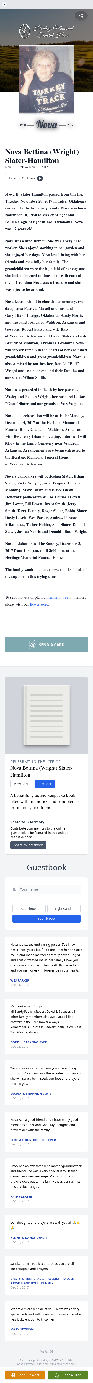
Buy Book (45, 784)
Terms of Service (58, 1364)
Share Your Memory (28, 845)
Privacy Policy (34, 1364)
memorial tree (57, 597)
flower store (39, 604)
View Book (21, 784)
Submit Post (46, 918)
